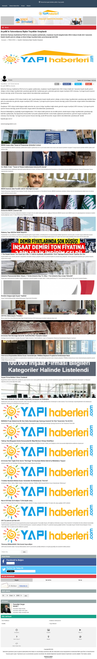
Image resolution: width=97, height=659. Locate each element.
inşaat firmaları (48, 657)
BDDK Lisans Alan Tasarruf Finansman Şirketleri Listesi (21, 145)
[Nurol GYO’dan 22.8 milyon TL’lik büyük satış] (48, 492)
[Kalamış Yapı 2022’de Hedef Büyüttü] (48, 224)
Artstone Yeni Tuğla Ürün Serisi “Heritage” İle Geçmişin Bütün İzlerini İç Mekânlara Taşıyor (33, 461)
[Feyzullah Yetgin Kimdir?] (6, 608)
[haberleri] (2, 127)
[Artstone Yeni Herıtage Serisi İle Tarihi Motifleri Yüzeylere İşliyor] (48, 327)
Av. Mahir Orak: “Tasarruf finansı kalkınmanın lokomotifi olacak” (24, 167)
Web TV (80, 632)
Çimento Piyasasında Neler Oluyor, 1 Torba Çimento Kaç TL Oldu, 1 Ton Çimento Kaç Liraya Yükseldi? (37, 276)
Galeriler (48, 632)
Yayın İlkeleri (52, 623)
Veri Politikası (5, 620)
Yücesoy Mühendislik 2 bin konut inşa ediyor (16, 544)
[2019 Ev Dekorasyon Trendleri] (48, 307)
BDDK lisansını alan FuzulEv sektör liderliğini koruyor (20, 189)
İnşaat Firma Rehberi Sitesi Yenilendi (14, 377)
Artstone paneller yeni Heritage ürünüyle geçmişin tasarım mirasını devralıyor (21, 463)
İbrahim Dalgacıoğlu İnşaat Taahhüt (13, 296)
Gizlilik (3, 623)
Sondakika (16, 632)
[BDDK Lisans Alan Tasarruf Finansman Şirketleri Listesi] (48, 137)
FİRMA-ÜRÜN (12, 40)
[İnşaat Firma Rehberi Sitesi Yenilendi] (48, 369)
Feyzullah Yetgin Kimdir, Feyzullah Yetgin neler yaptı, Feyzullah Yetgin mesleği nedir (21, 610)
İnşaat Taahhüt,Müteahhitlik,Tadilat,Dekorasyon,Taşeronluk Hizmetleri (19, 298)
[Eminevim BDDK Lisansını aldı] (48, 202)
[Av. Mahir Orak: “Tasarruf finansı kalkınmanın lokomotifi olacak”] (48, 158)
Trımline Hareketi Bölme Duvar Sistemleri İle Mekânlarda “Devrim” (24, 481)
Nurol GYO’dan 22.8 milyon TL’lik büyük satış (16, 501)
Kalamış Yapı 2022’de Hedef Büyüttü (14, 232)
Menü (6, 27)
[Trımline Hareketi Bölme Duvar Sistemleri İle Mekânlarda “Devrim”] (48, 472)
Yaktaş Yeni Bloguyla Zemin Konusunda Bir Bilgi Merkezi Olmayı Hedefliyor (27, 441)
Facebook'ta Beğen (15, 560)
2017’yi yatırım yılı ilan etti (10, 520)
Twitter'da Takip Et (14, 568)
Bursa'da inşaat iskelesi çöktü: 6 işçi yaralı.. (16, 2)
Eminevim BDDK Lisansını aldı (11, 210)
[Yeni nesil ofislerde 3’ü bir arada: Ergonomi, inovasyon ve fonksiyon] (48, 391)
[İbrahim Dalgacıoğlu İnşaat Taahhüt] (48, 287)
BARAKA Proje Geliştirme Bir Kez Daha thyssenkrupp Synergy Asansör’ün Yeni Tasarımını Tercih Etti (37, 421)
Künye (23, 5)
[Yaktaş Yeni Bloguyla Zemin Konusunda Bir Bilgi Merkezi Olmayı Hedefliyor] (48, 432)
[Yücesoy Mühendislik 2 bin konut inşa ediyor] (48, 536)
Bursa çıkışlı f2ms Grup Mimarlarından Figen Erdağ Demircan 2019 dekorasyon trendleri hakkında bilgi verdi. (29, 318)
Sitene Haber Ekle (14, 5)
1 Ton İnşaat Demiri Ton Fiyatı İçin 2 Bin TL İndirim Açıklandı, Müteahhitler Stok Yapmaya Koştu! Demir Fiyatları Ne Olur (43, 254)
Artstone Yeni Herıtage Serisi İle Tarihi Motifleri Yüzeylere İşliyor (24, 336)
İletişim (29, 5)
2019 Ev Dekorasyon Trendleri (11, 316)
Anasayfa (4, 5)
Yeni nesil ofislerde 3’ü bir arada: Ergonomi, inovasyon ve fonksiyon (25, 399)
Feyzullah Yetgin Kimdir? (19, 605)
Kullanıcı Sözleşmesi (55, 620)
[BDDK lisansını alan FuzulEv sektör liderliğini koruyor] (48, 180)
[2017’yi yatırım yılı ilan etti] (48, 512)
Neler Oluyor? (16, 639)
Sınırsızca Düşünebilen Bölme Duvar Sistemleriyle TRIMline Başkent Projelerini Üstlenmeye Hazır (35, 356)
